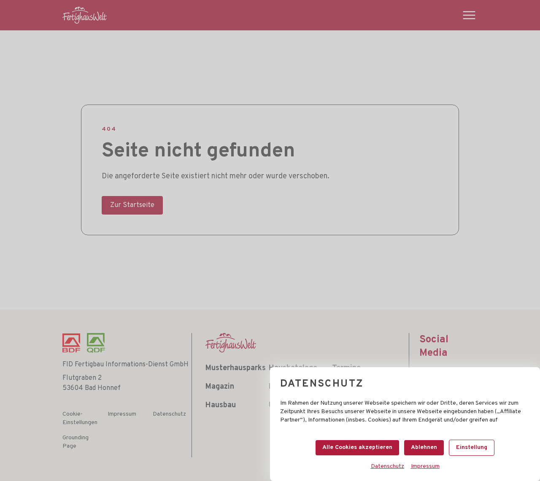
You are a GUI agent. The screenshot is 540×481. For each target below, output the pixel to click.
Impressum (425, 466)
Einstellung (471, 447)
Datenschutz (387, 466)
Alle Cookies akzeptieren (357, 447)
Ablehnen (424, 447)
